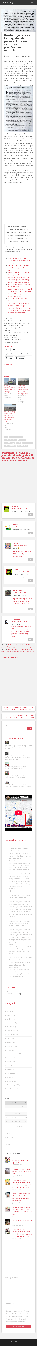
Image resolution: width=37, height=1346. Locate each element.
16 (22, 1114)
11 (6, 1114)
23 (22, 1117)
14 (16, 1114)
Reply (30, 514)
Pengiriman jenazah (10, 446)
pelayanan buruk (27, 443)
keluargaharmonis (13, 1054)
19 (9, 1117)
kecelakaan (10, 1050)
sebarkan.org (17, 590)
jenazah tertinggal (10, 443)
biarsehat (10, 1023)
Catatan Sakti (11, 1031)
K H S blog (8, 2)
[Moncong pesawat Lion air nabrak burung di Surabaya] (10, 381)
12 (9, 1114)
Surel (10, 1303)
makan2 (9, 1062)
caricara (9, 1027)
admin (19, 56)
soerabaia (10, 1081)
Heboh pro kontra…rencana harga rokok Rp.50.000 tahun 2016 (21, 1171)
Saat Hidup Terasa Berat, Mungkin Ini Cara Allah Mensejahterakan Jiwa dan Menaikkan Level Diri (18, 747)
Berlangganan (18, 1327)
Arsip (6, 991)
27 (13, 1121)
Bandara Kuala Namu (11, 440)
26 (9, 1121)
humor (9, 1038)
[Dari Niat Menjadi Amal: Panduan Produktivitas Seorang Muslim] (7, 764)
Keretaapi (10, 1058)
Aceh (6, 437)
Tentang (7, 1145)
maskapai (27, 56)
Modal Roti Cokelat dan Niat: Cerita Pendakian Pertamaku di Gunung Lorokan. (18, 786)
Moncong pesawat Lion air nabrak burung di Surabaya (9, 389)
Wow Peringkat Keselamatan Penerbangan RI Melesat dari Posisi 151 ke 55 (19, 260)
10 (26, 1110)
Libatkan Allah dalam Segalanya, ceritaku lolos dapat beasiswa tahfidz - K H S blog (19, 850)
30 (22, 1121)
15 (19, 1114)
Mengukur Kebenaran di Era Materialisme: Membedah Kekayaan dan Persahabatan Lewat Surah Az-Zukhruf (18, 757)
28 (16, 1121)
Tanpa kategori (12, 1085)
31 (26, 1121)
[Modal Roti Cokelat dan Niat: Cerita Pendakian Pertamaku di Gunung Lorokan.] (7, 782)
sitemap (7, 1141)
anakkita (9, 1015)
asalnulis (10, 1019)
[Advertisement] (18, 203)
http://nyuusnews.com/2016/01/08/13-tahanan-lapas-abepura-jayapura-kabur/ (23, 554)
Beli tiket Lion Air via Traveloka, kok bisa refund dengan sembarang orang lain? (20, 267)
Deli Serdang (21, 440)
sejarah (9, 1077)
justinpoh (10, 1046)
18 (6, 1117)
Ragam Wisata (11, 1073)
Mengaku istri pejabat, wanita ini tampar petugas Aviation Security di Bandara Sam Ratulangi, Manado (19, 279)
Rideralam (14, 506)
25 (6, 1121)
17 (26, 1114)
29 (19, 1121)
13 (13, 1114)
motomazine (15, 619)
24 (26, 1117)
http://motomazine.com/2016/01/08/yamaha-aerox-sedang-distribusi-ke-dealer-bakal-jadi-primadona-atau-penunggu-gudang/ (22, 631)
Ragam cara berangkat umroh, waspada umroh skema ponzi (20, 939)
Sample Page (9, 1137)
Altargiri (9, 1011)
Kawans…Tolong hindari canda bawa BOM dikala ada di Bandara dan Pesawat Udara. (9, 416)
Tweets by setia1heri (11, 1278)
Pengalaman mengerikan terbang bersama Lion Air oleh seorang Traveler (23, 390)
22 (19, 1117)
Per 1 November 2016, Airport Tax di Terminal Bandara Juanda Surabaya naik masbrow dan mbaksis (19, 310)
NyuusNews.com (18, 543)
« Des (16, 1126)
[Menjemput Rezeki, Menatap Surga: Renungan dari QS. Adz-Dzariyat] (7, 773)
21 (16, 1117)
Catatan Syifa (11, 1034)
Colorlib (19, 1342)
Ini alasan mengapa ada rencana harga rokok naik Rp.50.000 (20, 1160)
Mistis (9, 1069)
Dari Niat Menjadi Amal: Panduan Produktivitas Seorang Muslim (15, 767)
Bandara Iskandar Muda (16, 437)
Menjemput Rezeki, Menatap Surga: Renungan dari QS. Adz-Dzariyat (16, 777)
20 (13, 1117)
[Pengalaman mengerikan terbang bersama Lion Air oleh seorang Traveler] (23, 381)
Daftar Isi (7, 1133)
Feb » (21, 1126)
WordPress (18, 1344)
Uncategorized (11, 1089)
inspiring (9, 1042)
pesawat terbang (22, 446)
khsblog (15, 525)
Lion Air (18, 443)
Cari (6, 725)
